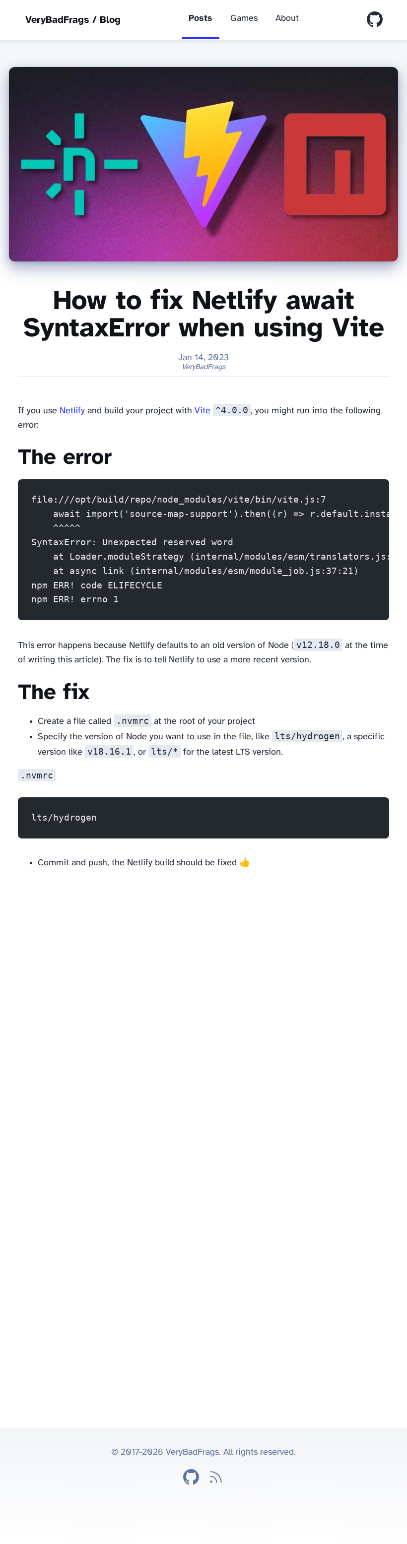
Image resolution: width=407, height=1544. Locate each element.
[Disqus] (203, 1004)
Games (244, 18)
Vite (202, 411)
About (287, 18)
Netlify (72, 411)
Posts (200, 18)
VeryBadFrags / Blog (73, 20)
